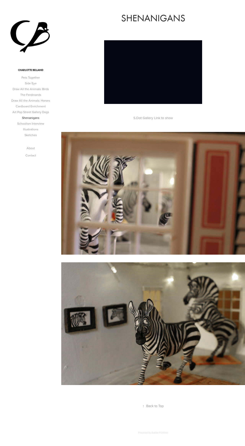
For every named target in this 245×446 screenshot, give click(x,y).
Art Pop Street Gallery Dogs (30, 112)
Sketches (30, 135)
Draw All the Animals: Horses (30, 100)
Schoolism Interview (30, 123)
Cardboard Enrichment (31, 106)
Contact (30, 155)
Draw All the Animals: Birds (31, 89)
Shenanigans (30, 118)
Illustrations (30, 129)
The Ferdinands (30, 95)
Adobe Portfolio (159, 432)
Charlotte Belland (30, 70)
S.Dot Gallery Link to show (153, 117)
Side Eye (31, 83)
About (31, 148)
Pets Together (30, 77)
